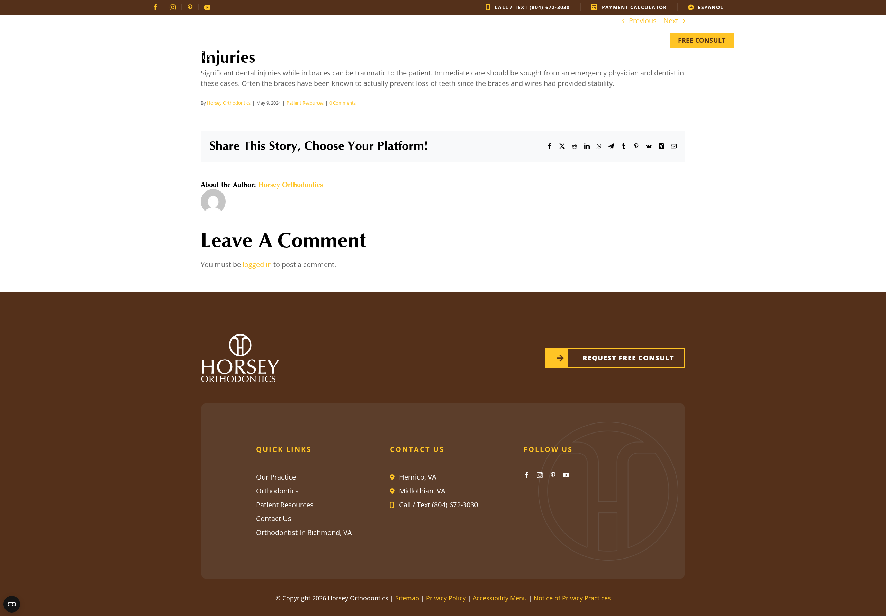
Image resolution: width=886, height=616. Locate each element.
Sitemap (407, 598)
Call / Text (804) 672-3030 (438, 504)
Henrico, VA (417, 477)
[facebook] (155, 7)
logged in (257, 264)
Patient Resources (305, 103)
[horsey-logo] (183, 24)
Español (710, 7)
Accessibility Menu (500, 598)
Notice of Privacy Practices (572, 598)
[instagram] (173, 7)
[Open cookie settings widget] (11, 604)
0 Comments (342, 103)
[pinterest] (190, 7)
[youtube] (207, 7)
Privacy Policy (446, 598)
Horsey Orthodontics (229, 103)
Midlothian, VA (422, 491)
